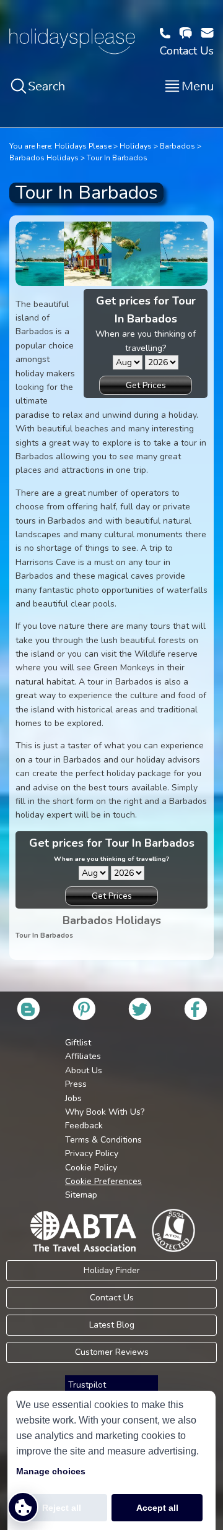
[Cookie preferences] (22, 1507)
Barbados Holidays (44, 158)
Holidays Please (83, 146)
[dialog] (111, 1460)
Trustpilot (87, 1385)
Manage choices (50, 1471)
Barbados (177, 146)
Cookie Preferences (103, 1181)
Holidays (136, 146)
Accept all (157, 1508)
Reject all (61, 1508)
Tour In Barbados (117, 158)
